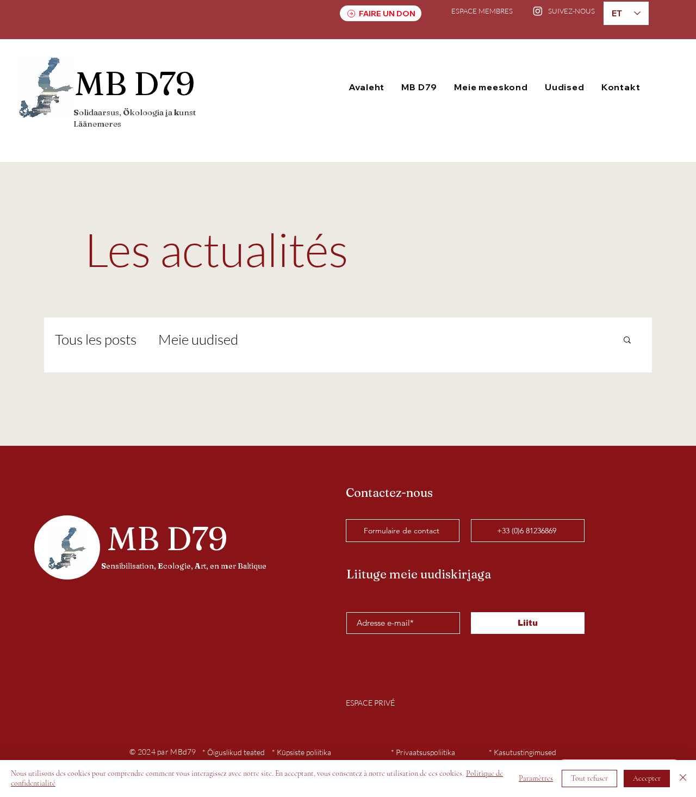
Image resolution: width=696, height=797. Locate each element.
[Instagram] (538, 11)
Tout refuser (589, 778)
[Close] (682, 778)
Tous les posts (95, 339)
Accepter (647, 778)
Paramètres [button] (536, 778)
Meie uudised (198, 339)
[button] (419, 87)
